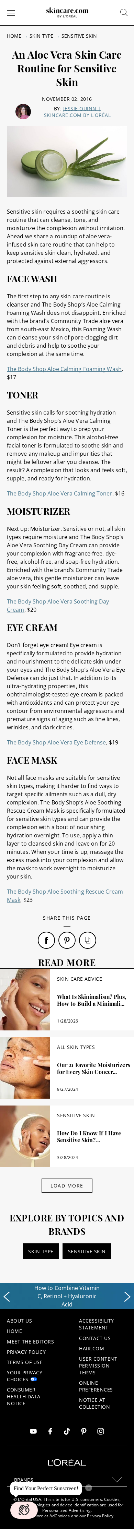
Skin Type (41, 36)
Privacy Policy (26, 1352)
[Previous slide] (6, 1297)
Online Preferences (96, 1386)
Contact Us (95, 1338)
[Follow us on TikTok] (67, 1432)
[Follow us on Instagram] (100, 1432)
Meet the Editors (30, 1341)
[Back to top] (118, 1513)
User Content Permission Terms (98, 1365)
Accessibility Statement (96, 1324)
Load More (67, 1185)
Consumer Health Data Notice (24, 1396)
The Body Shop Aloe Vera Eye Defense (56, 742)
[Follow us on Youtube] (33, 1432)
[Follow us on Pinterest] (83, 1432)
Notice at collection (94, 1403)
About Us (19, 1320)
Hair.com (91, 1348)
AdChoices (59, 1516)
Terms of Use (25, 1362)
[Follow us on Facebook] (50, 1432)
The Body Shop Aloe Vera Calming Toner (59, 493)
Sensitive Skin (79, 36)
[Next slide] (127, 1297)
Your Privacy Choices (24, 1376)
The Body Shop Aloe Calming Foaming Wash (64, 369)
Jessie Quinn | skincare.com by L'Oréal (77, 111)
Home (14, 36)
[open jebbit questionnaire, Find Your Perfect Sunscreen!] (24, 1510)
